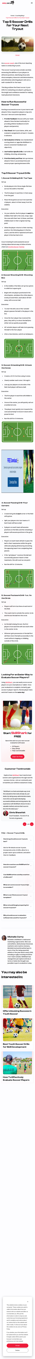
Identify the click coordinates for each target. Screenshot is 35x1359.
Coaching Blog (19, 15)
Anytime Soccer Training (16, 247)
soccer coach (9, 63)
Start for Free (17, 757)
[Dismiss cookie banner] (27, 1302)
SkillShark (9, 682)
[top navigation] (32, 3)
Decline (17, 1350)
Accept (18, 1345)
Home (12, 15)
